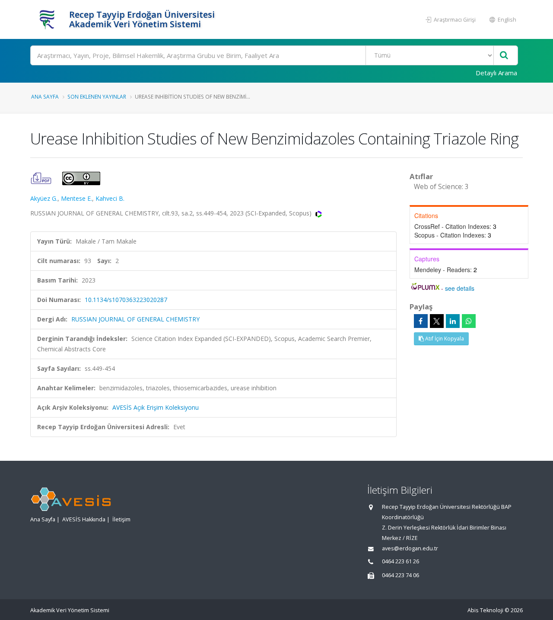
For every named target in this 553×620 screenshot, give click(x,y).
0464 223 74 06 (400, 575)
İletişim (121, 519)
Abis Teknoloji (485, 610)
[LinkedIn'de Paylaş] (453, 321)
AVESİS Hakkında (83, 519)
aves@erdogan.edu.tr (410, 548)
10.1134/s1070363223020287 (126, 300)
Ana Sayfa (45, 96)
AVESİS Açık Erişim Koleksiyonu (155, 407)
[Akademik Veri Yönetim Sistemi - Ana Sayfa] (48, 19)
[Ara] (504, 55)
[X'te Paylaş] (437, 321)
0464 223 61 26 (400, 561)
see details (459, 288)
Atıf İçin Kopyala (444, 338)
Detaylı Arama (496, 72)
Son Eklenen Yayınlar (96, 96)
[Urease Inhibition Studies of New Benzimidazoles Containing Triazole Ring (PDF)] (42, 177)
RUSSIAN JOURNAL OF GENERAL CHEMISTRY (135, 319)
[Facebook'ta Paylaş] (421, 321)
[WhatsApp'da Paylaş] (469, 321)
